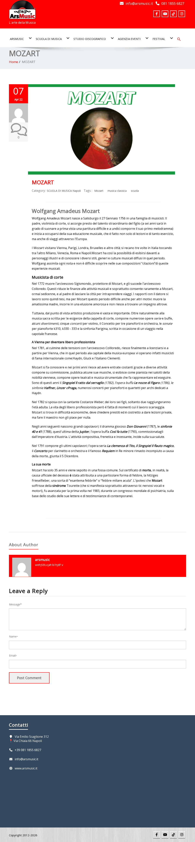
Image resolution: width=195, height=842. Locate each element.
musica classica (117, 191)
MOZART (43, 182)
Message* (15, 604)
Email (13, 655)
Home (13, 62)
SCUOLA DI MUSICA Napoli (64, 191)
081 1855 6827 (172, 3)
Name (13, 636)
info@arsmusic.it (139, 3)
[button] (179, 39)
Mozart (98, 191)
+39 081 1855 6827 (28, 750)
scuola (135, 191)
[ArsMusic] (22, 8)
